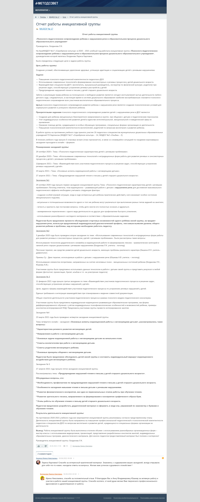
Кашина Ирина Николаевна (46, 458)
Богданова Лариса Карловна (82, 446)
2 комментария (44, 454)
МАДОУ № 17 (46, 29)
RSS (163, 458)
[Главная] (36, 17)
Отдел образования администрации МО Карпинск (54, 498)
